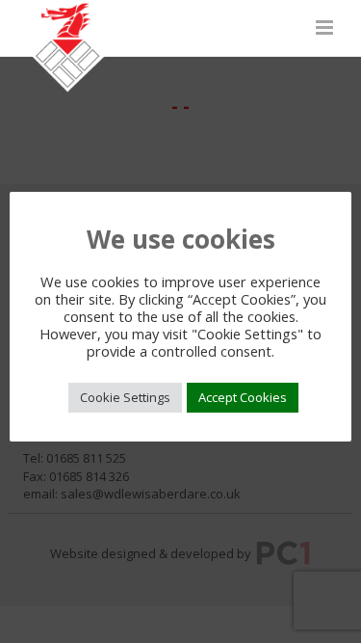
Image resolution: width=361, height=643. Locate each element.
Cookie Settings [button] (125, 397)
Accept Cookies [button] (242, 397)
